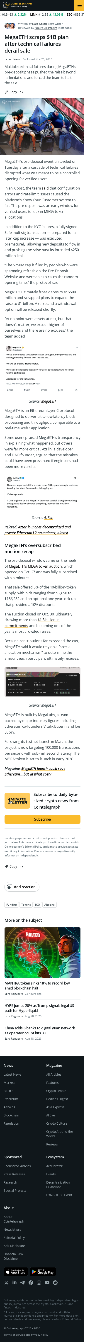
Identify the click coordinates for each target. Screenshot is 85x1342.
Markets (9, 1082)
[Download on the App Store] (16, 1271)
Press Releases (14, 1174)
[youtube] (47, 1283)
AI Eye (50, 1115)
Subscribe (42, 819)
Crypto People (56, 1091)
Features (52, 1082)
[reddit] (55, 1283)
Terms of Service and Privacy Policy (26, 1335)
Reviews (52, 1144)
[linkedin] (14, 1283)
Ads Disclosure (14, 1246)
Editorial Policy (33, 846)
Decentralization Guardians (58, 1184)
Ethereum (11, 1099)
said (45, 188)
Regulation (11, 1123)
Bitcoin (9, 1091)
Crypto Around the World (59, 1133)
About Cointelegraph (14, 1219)
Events (51, 1174)
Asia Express (55, 1107)
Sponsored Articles (17, 1166)
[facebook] (31, 1283)
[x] (6, 1283)
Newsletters (12, 1229)
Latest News (13, 59)
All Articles (53, 1074)
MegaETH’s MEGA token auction (35, 566)
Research (10, 1182)
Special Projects (15, 1190)
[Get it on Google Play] (43, 1271)
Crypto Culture (56, 1123)
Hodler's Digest (57, 1099)
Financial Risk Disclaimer (13, 1256)
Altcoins (9, 1107)
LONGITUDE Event (59, 1195)
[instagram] (39, 1283)
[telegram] (22, 1283)
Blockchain (11, 1115)
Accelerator (54, 1166)
